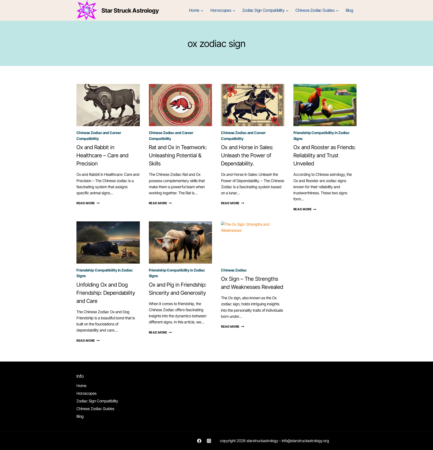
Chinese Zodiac (234, 270)
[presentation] (108, 105)
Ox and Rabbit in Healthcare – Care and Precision (102, 155)
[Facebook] (199, 441)
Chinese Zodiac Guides (95, 408)
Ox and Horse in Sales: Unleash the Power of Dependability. (247, 155)
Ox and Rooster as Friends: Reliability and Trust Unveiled (324, 155)
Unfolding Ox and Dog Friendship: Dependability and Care (105, 292)
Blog (349, 10)
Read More (88, 203)
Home (81, 385)
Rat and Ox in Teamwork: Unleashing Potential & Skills (178, 155)
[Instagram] (209, 441)
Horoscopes (86, 393)
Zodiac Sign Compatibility (97, 401)
